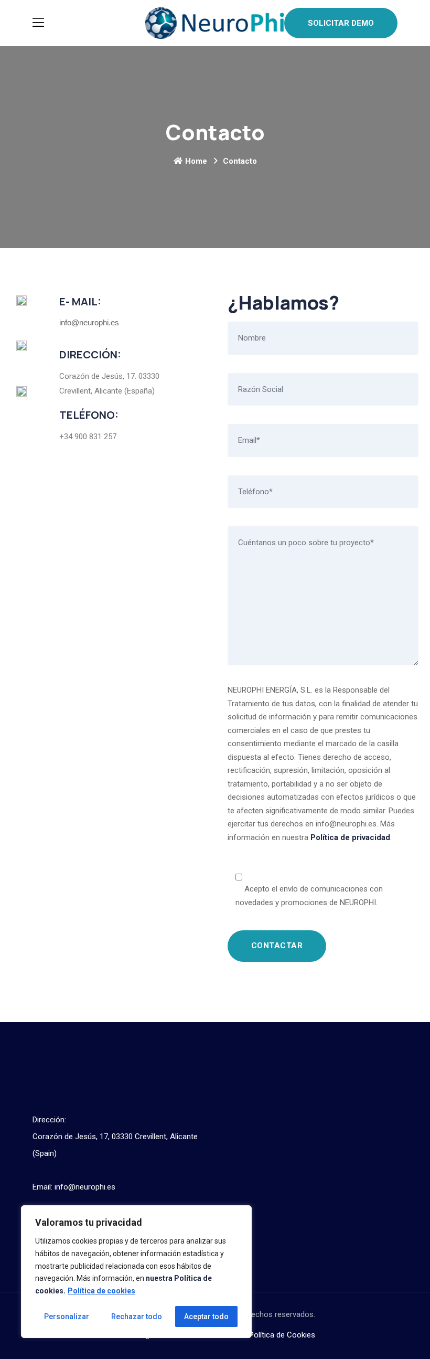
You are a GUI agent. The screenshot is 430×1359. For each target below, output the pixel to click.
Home (196, 161)
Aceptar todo (206, 1316)
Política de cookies (101, 1291)
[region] (136, 1271)
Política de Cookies (282, 1335)
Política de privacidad (350, 837)
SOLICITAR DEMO (341, 23)
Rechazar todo (136, 1316)
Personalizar (66, 1316)
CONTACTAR (277, 945)
